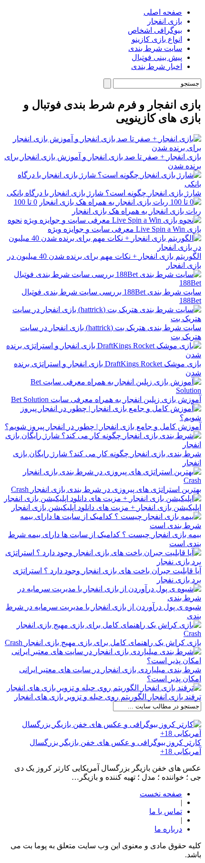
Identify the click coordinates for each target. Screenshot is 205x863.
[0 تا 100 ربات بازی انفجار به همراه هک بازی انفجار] (120, 202)
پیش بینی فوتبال (157, 57)
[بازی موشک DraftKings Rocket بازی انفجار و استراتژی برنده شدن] (102, 355)
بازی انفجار (164, 21)
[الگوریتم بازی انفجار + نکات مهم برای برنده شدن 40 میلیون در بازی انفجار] (102, 247)
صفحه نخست (161, 794)
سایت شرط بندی (155, 48)
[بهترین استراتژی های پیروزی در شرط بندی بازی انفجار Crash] (102, 480)
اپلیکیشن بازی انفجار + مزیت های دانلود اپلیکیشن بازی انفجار (106, 507)
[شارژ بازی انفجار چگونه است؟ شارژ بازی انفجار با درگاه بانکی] (102, 184)
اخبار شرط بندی (156, 66)
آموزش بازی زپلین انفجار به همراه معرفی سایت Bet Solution (106, 399)
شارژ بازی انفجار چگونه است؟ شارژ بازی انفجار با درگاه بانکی (104, 193)
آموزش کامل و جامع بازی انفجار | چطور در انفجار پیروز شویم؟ (103, 426)
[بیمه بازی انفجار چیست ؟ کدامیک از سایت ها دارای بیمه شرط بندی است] (102, 525)
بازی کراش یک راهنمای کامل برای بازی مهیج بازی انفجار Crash (103, 642)
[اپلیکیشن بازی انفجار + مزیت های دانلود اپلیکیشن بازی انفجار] (102, 498)
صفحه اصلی (163, 12)
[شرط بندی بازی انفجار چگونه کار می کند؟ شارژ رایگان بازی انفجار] (102, 445)
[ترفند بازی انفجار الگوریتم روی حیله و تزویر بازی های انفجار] (104, 688)
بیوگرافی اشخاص (155, 30)
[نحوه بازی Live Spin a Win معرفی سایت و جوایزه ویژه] (112, 220)
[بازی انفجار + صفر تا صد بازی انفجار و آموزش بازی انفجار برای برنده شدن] (102, 148)
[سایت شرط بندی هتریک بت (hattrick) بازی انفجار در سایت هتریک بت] (102, 318)
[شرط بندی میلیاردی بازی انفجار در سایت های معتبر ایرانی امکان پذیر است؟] (102, 661)
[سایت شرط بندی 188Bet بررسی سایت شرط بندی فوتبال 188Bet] (102, 283)
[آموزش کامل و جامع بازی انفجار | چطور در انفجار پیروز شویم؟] (102, 417)
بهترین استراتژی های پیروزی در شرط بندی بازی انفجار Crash (106, 489)
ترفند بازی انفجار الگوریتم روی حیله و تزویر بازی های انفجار (107, 697)
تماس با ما (165, 811)
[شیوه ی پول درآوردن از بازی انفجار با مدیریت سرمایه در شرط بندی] (102, 598)
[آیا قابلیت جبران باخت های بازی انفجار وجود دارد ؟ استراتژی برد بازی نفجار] (102, 562)
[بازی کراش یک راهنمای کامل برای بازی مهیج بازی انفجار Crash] (102, 633)
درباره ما (168, 829)
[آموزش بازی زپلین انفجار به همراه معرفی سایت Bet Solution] (102, 390)
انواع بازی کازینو (157, 39)
